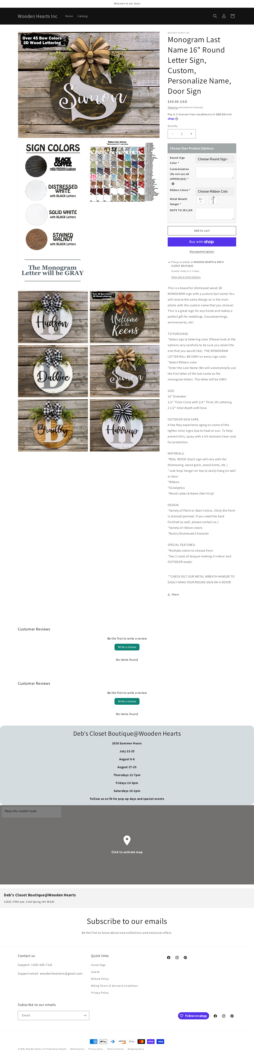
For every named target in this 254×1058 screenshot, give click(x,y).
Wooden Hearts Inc (36, 1048)
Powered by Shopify (56, 1048)
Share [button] (175, 594)
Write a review (127, 647)
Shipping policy (136, 1048)
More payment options (202, 251)
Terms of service (115, 1048)
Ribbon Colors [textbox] (180, 190)
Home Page (98, 965)
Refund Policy (100, 979)
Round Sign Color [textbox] (177, 160)
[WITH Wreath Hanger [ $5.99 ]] (213, 200)
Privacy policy (95, 1048)
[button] (215, 16)
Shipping (173, 107)
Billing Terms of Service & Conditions (114, 985)
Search (95, 972)
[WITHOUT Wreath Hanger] (201, 200)
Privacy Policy (99, 992)
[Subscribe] (84, 1015)
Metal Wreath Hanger (178, 201)
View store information (186, 277)
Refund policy (77, 1048)
